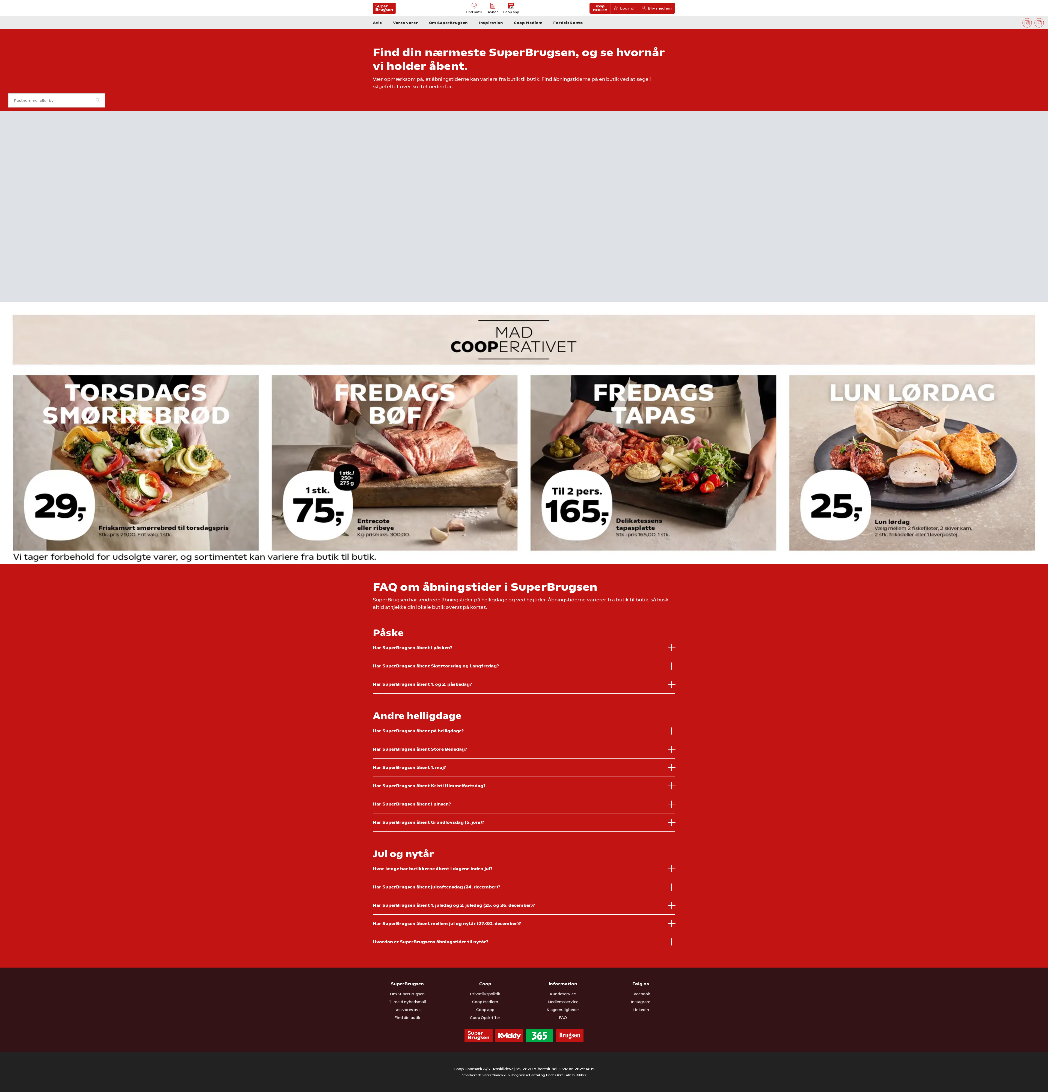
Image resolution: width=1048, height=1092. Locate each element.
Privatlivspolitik (485, 994)
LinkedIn (641, 1009)
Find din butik (407, 1017)
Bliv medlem (660, 8)
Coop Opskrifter (485, 1017)
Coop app (485, 1009)
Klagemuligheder (563, 1009)
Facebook (641, 994)
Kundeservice (563, 994)
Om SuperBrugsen (407, 994)
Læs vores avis (407, 1009)
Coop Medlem (485, 1001)
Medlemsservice (563, 1001)
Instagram (640, 1001)
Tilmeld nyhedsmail (407, 1001)
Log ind (627, 8)
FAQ (563, 1017)
